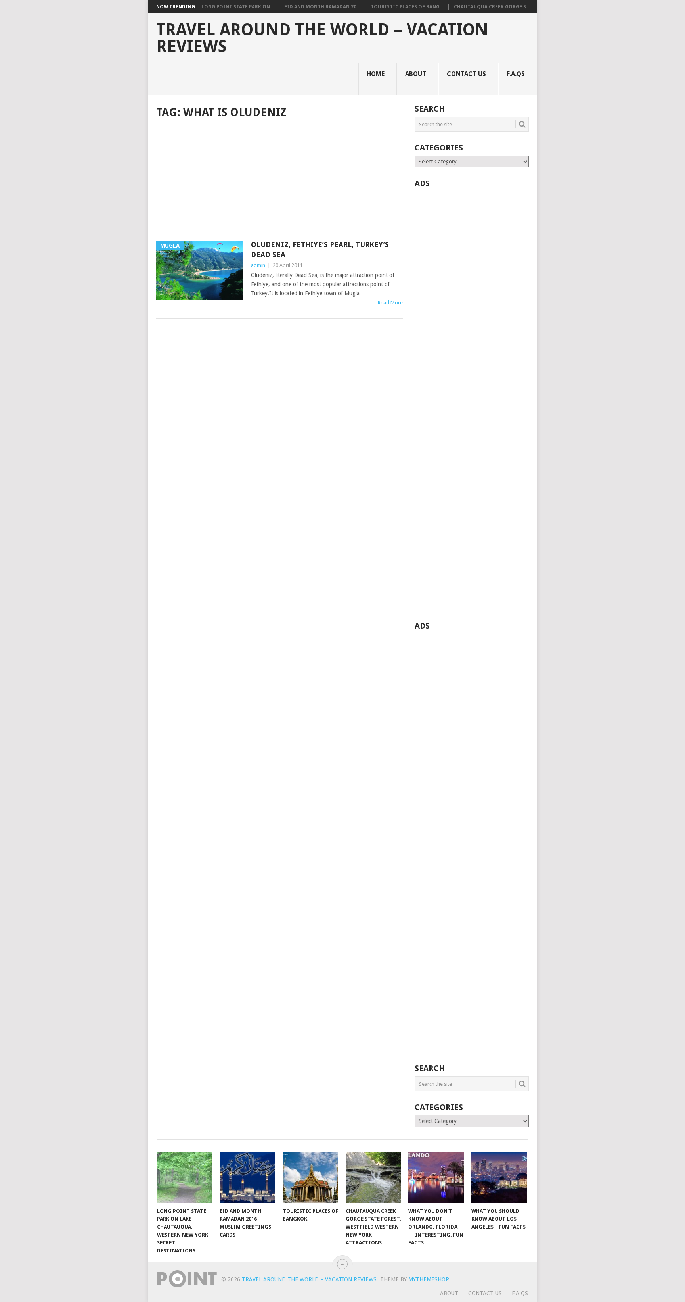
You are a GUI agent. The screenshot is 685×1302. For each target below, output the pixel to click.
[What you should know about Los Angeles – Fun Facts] (499, 1177)
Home (376, 74)
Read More (390, 303)
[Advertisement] (279, 181)
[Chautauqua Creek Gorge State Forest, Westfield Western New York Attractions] (373, 1177)
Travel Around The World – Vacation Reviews (322, 38)
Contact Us (466, 74)
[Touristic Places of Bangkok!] (310, 1177)
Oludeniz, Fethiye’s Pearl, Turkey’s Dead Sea (320, 249)
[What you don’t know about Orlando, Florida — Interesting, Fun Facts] (436, 1177)
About (415, 74)
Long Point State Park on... (237, 7)
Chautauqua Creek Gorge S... (492, 7)
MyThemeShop (428, 1279)
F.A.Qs (516, 74)
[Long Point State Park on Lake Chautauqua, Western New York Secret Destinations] (184, 1177)
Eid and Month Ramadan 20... (322, 7)
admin (258, 265)
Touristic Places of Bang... (407, 7)
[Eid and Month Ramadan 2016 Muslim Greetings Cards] (247, 1177)
